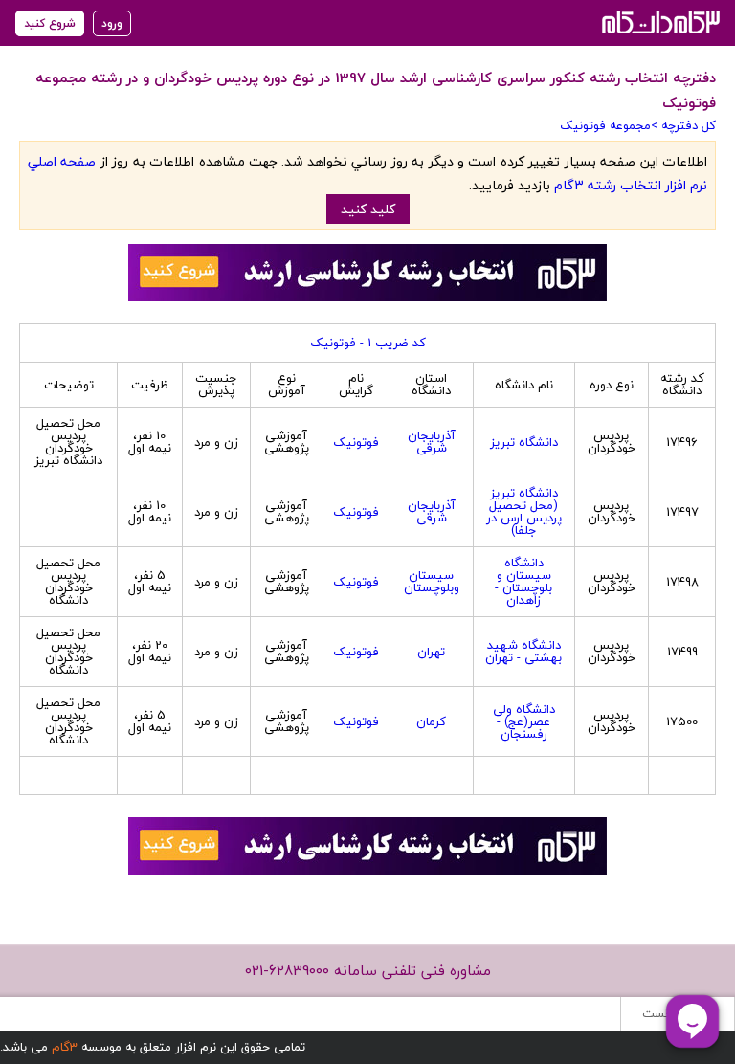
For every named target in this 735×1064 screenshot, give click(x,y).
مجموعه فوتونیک (605, 125)
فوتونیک (356, 442)
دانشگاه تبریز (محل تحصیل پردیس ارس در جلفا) (524, 511)
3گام (65, 1046)
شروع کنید (50, 23)
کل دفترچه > (683, 125)
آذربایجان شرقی (432, 441)
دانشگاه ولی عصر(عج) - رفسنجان (524, 721)
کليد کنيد (368, 209)
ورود (111, 23)
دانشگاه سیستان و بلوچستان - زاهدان (523, 581)
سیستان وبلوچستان (431, 581)
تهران (431, 651)
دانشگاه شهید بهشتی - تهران (523, 651)
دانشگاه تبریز (524, 442)
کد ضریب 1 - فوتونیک (368, 342)
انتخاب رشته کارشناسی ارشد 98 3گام (659, 21)
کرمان (431, 721)
